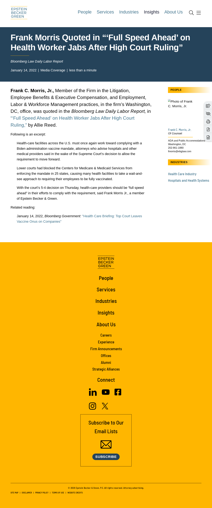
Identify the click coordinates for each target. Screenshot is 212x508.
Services (105, 11)
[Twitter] (105, 408)
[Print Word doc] (208, 137)
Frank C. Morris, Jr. (179, 129)
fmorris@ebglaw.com (179, 151)
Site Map (14, 492)
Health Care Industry (182, 174)
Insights (151, 11)
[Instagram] (93, 408)
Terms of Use (58, 492)
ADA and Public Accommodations (186, 140)
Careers (106, 335)
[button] (208, 105)
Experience (106, 342)
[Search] (191, 12)
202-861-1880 (176, 147)
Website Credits (75, 492)
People (85, 11)
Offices (106, 355)
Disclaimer (27, 492)
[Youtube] (106, 395)
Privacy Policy (41, 492)
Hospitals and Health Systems (188, 180)
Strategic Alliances (106, 369)
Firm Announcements (106, 348)
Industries (129, 11)
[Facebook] (118, 394)
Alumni (106, 362)
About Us (173, 11)
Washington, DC (177, 144)
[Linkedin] (93, 394)
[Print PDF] (208, 129)
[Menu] (198, 14)
